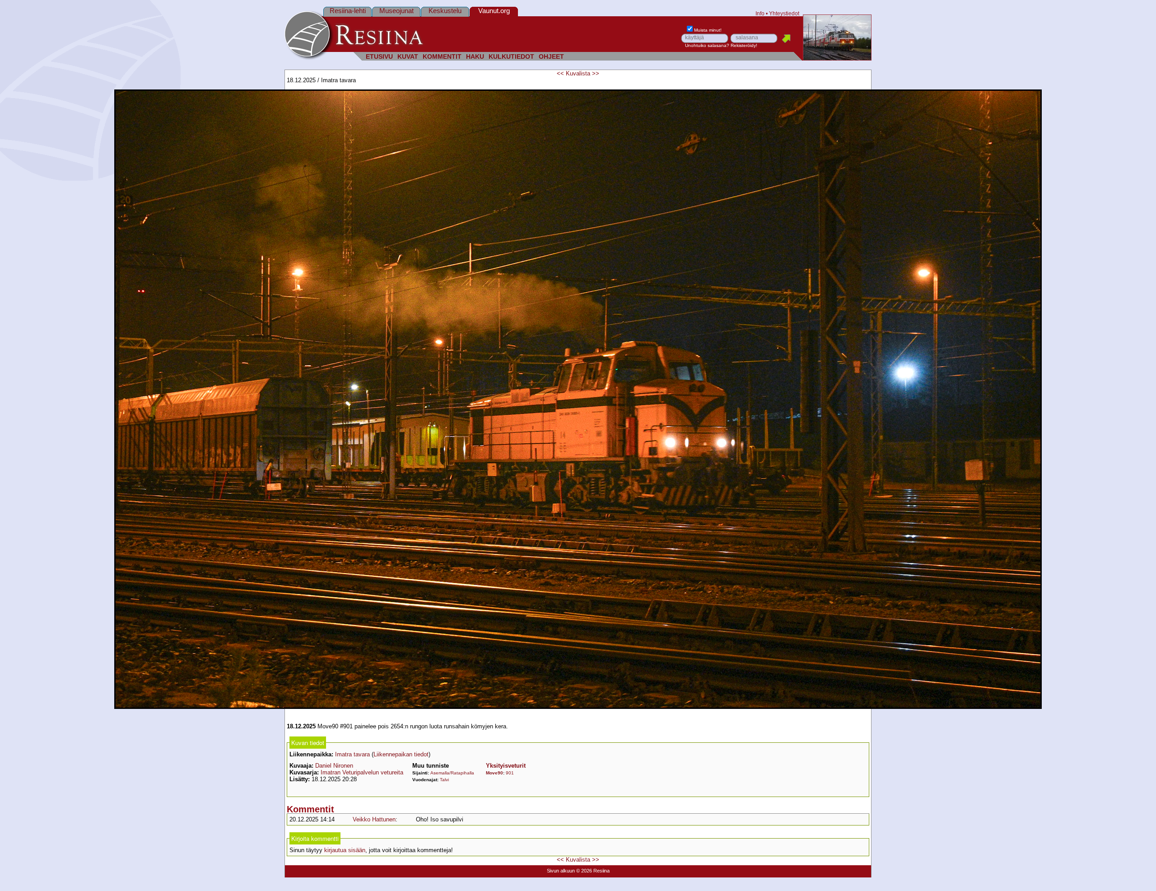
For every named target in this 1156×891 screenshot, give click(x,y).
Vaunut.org (494, 10)
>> (595, 73)
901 (510, 772)
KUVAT (407, 56)
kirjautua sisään (344, 850)
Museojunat (396, 10)
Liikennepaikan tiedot (401, 754)
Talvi (444, 779)
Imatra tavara (352, 754)
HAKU (475, 56)
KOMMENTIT (442, 56)
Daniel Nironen (334, 765)
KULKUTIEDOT (511, 56)
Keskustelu (445, 10)
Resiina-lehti (348, 10)
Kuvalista (578, 73)
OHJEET (551, 56)
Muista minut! (708, 30)
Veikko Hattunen (374, 819)
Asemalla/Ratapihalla (452, 772)
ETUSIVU (379, 56)
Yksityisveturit (506, 765)
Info (759, 13)
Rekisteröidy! (744, 45)
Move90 (494, 772)
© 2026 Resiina (593, 870)
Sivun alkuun (561, 870)
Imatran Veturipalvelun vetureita (362, 772)
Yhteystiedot (784, 13)
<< (560, 73)
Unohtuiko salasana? (707, 45)
